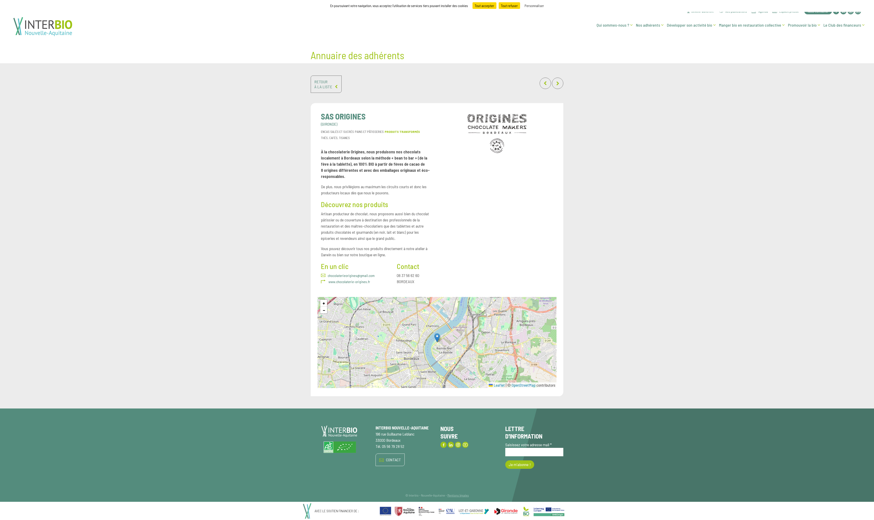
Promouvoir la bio (802, 25)
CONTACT (393, 459)
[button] (437, 337)
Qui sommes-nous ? (613, 25)
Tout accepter (484, 5)
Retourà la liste (323, 84)
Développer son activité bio (689, 25)
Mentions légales (458, 495)
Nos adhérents (648, 25)
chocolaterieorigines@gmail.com (351, 275)
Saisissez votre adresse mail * (528, 444)
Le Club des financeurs (842, 25)
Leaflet (499, 385)
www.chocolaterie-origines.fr (349, 281)
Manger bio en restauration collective (750, 25)
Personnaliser (534, 5)
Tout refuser (509, 5)
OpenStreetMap (524, 385)
